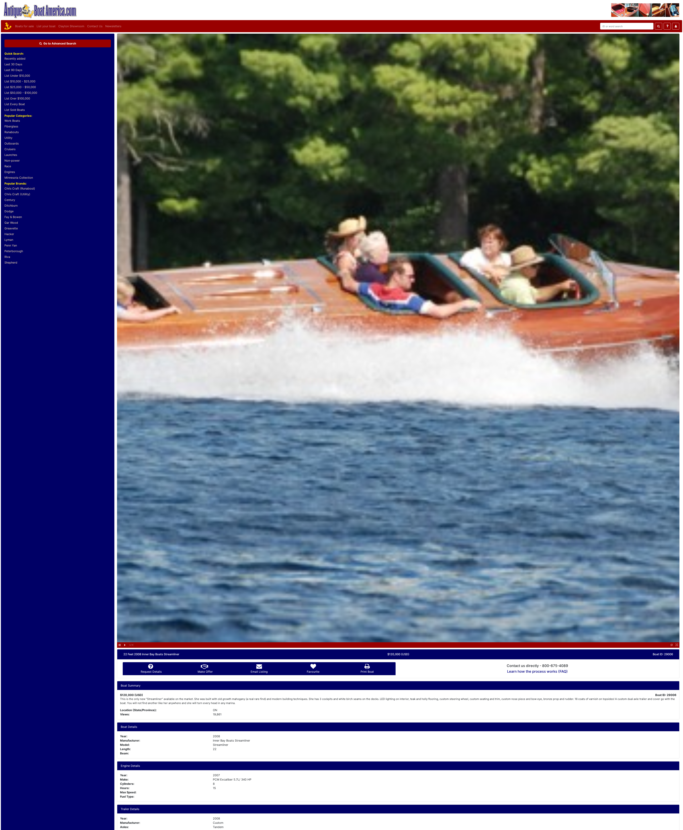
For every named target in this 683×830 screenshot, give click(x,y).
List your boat (46, 26)
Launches (10, 155)
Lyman (8, 239)
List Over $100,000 (17, 98)
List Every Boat (14, 104)
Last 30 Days (13, 64)
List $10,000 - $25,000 (19, 81)
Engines (9, 172)
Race (7, 166)
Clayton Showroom (71, 26)
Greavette (11, 228)
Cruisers (9, 149)
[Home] (7, 26)
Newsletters (113, 26)
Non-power (12, 160)
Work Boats (12, 120)
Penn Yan (10, 245)
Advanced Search (59, 43)
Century (9, 200)
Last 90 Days (13, 70)
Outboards (11, 143)
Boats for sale (24, 26)
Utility (8, 138)
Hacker (9, 234)
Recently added (14, 58)
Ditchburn (11, 205)
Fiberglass (11, 126)
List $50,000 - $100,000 (20, 92)
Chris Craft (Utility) (17, 194)
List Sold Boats (14, 110)
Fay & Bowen (13, 217)
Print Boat (367, 671)
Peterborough (13, 251)
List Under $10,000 (17, 75)
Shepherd (10, 262)
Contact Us (94, 26)
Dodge (9, 211)
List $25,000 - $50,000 (20, 87)
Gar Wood (11, 222)
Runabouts (11, 132)
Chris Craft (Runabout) (19, 188)
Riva (7, 257)
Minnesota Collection (18, 177)
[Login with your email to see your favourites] (675, 26)
